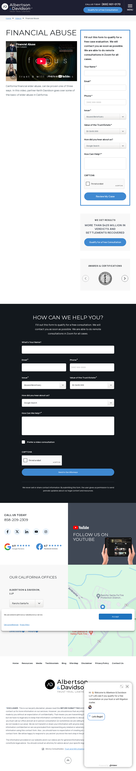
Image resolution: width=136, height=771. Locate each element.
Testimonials (52, 663)
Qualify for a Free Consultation (103, 9)
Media (39, 663)
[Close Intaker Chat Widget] (127, 686)
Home (8, 18)
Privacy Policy (24, 625)
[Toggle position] (122, 686)
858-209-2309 (16, 520)
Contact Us (118, 663)
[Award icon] (105, 273)
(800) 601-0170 (102, 4)
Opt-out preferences (11, 625)
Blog (64, 663)
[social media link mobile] (7, 531)
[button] (125, 278)
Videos (18, 18)
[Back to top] (68, 760)
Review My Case (105, 196)
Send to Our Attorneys (68, 472)
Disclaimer (86, 663)
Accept (115, 616)
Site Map (73, 663)
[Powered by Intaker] (113, 765)
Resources (27, 663)
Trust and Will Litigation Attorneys (79, 749)
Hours (31, 631)
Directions (15, 631)
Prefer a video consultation (41, 442)
